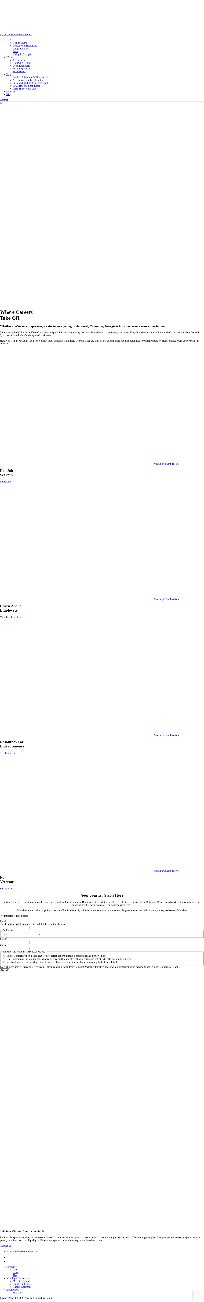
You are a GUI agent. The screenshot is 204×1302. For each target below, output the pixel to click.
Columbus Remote (22, 62)
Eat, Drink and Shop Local (26, 85)
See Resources (7, 753)
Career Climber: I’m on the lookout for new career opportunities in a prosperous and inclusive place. (57, 955)
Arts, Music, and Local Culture (28, 80)
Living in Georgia (22, 54)
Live (8, 40)
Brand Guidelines (21, 1284)
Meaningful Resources (17, 1278)
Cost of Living (20, 42)
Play (8, 74)
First (5, 934)
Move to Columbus (22, 1281)
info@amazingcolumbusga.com (22, 1251)
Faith (15, 51)
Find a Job (18, 1292)
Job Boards (5, 481)
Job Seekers (19, 60)
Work (9, 57)
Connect (10, 91)
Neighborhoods (20, 48)
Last (40, 934)
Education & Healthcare (25, 45)
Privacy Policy (7, 1298)
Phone (3, 945)
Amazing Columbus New (166, 463)
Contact (4, 99)
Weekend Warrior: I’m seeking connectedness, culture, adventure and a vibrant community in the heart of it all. (62, 962)
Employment (12, 1289)
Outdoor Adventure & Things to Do (31, 77)
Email (3, 921)
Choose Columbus (22, 1286)
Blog (8, 94)
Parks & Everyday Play (24, 88)
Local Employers (21, 65)
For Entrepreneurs (22, 68)
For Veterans (19, 71)
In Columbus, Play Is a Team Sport (30, 83)
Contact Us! (6, 1245)
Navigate (10, 1266)
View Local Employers (11, 617)
